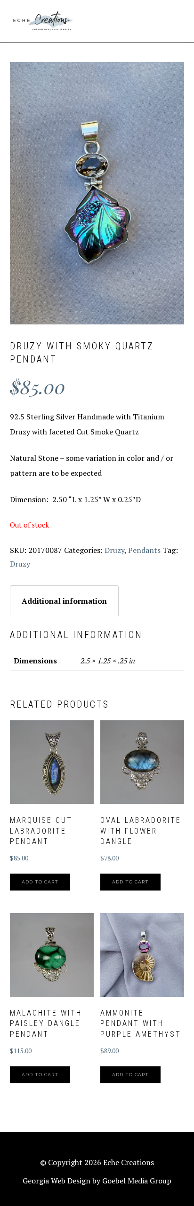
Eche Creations (43, 21)
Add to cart (40, 881)
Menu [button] (174, 19)
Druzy (114, 550)
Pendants (144, 550)
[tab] (64, 600)
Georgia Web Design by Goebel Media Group (97, 1180)
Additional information (64, 601)
